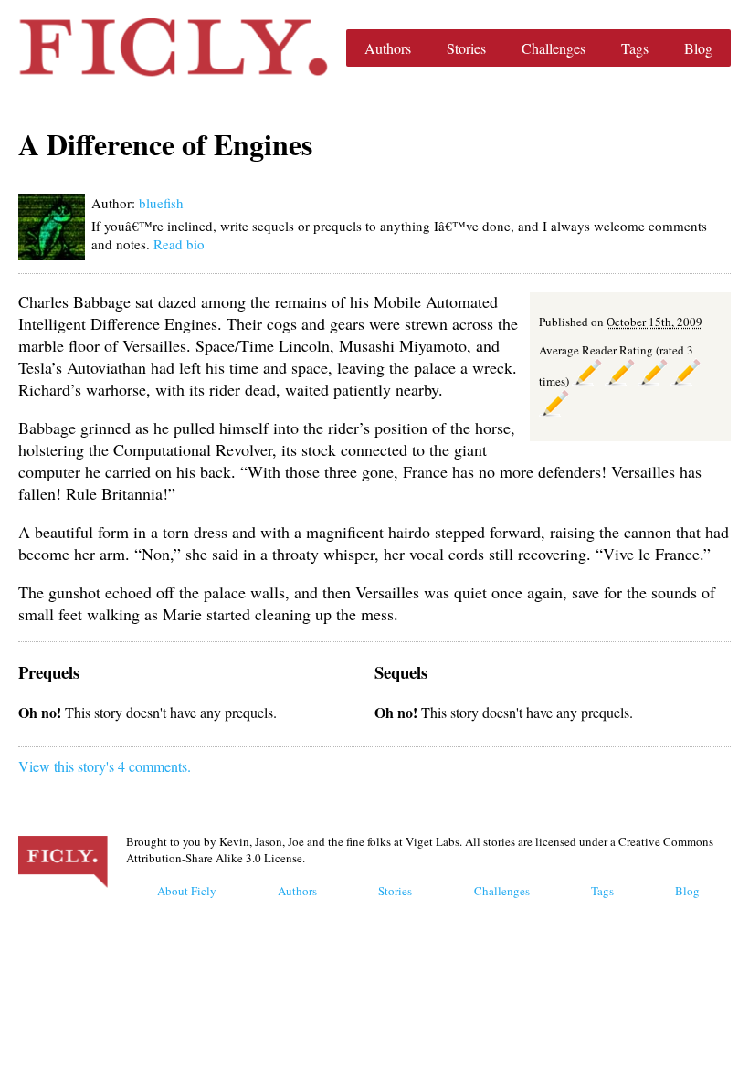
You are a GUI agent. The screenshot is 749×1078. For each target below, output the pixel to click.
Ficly (173, 47)
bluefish (161, 203)
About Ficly (186, 890)
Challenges (553, 48)
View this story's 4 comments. (104, 766)
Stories (466, 48)
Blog (698, 48)
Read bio (179, 244)
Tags (635, 48)
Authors (387, 48)
